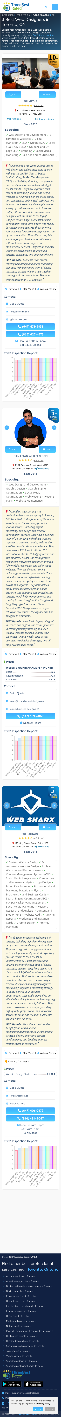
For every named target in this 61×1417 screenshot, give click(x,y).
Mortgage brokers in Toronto (21, 1321)
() (39, 105)
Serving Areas (46, 119)
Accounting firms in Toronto (20, 1276)
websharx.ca (17, 1103)
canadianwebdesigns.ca (24, 709)
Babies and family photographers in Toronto (29, 1286)
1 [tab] (25, 87)
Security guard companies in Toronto (25, 1346)
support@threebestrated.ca (25, 1393)
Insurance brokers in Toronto (21, 1311)
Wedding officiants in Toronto (21, 1361)
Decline (50, 1409)
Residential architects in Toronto (22, 1341)
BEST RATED (8, 15)
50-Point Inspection (43, 35)
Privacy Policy (43, 1403)
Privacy (6, 1408)
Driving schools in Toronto (19, 1291)
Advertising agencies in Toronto (22, 1281)
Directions (15, 118)
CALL (14, 94)
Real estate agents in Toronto (21, 1336)
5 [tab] (35, 87)
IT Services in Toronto (17, 1316)
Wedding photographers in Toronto (24, 1366)
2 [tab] (27, 87)
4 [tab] (32, 87)
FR (53, 15)
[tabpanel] (30, 74)
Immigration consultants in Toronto (24, 1306)
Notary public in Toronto (18, 1326)
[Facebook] (3, 1403)
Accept (38, 1409)
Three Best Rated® (28, 1414)
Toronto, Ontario (43, 1269)
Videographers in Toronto (19, 1356)
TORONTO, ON (23, 15)
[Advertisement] (30, 1223)
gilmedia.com (18, 319)
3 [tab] (30, 87)
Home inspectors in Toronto (20, 1301)
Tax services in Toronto (18, 1351)
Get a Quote (17, 303)
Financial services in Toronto (20, 1296)
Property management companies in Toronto (29, 1331)
